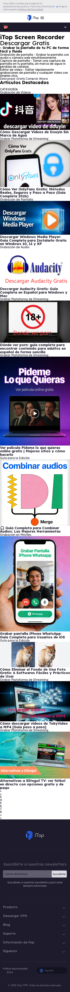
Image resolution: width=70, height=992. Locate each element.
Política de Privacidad (30, 9)
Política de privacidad (15, 968)
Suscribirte (59, 874)
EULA (10, 972)
